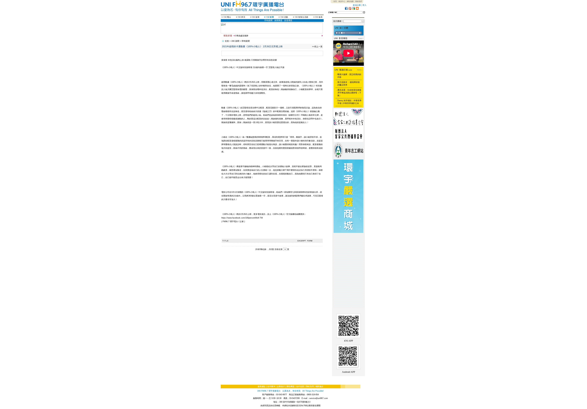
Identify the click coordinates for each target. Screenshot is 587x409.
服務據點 (262, 386)
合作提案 (300, 386)
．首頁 (334, 1)
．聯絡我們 (358, 1)
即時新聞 (268, 20)
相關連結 (319, 386)
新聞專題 (278, 20)
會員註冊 (357, 5)
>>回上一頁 (317, 46)
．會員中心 (341, 1)
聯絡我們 (310, 386)
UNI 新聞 (235, 41)
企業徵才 (281, 386)
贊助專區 (290, 386)
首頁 (227, 41)
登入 (364, 5)
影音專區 (288, 20)
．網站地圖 (349, 1)
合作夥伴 (271, 386)
